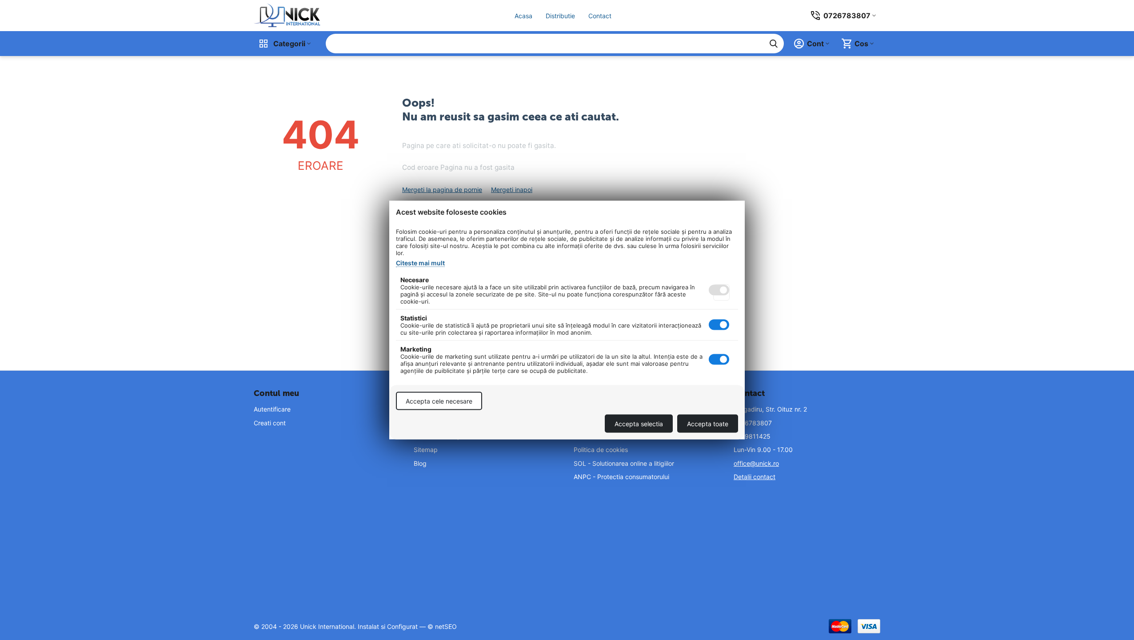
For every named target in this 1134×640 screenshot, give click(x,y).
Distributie (560, 16)
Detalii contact (754, 476)
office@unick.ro (756, 463)
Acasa (523, 16)
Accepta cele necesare (439, 401)
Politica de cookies (601, 449)
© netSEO (442, 626)
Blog (420, 463)
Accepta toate (707, 424)
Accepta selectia (639, 424)
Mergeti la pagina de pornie (442, 189)
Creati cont (270, 423)
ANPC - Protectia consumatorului (621, 476)
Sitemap (426, 449)
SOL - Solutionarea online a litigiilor (624, 463)
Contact (599, 16)
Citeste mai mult (420, 263)
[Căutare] (774, 44)
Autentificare (272, 409)
